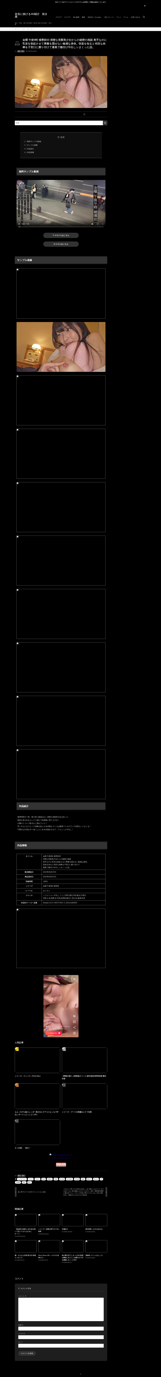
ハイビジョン (22, 1179)
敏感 (83, 1179)
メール (21, 1333)
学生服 (77, 1179)
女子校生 (69, 1179)
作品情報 (30, 152)
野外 (24, 1182)
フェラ (31, 1179)
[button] (38, 114)
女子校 (62, 1179)
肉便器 (18, 1182)
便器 (56, 1179)
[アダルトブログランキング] (61, 1155)
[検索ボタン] (143, 17)
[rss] (144, 6)
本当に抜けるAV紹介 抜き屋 (31, 15)
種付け (89, 1179)
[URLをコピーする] (84, 114)
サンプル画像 (32, 145)
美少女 (96, 1179)
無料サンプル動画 (34, 141)
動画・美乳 (21, 51)
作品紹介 (30, 149)
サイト (20, 1342)
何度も (50, 1179)
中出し (37, 1179)
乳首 (43, 1179)
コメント (22, 1296)
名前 (20, 1325)
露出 (29, 1182)
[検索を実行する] (105, 123)
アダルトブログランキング (61, 1158)
